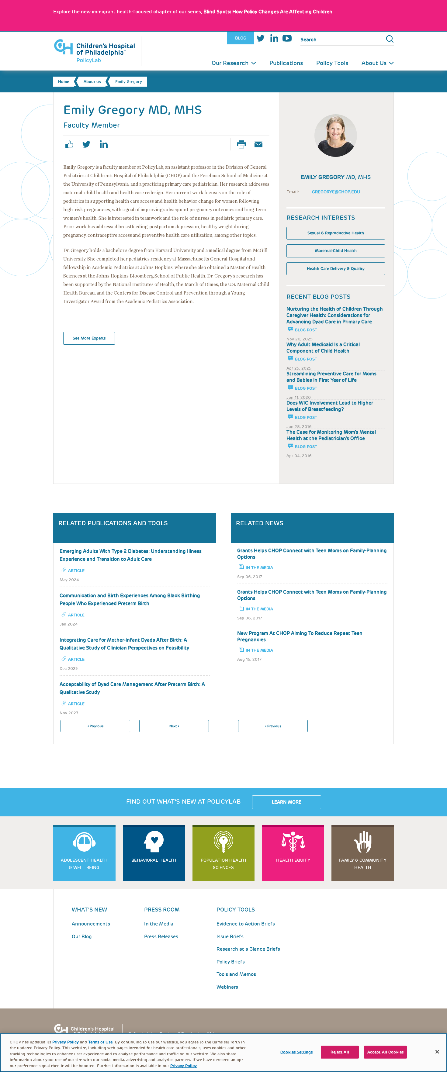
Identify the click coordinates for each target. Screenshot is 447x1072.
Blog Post (306, 330)
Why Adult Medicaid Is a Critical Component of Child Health (323, 347)
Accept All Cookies (385, 1052)
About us (92, 81)
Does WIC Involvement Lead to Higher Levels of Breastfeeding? (329, 406)
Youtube (287, 38)
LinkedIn (274, 38)
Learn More (286, 802)
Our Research (230, 63)
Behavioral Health (153, 860)
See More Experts (89, 338)
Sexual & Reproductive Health (335, 233)
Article (76, 570)
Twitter (260, 38)
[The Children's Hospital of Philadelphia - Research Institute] (138, 1032)
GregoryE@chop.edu (336, 192)
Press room (162, 909)
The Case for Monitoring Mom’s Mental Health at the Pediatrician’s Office (331, 435)
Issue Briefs (230, 936)
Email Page (260, 144)
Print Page (243, 144)
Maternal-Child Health (336, 250)
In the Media (259, 567)
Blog (240, 38)
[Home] (97, 51)
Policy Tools (332, 63)
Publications (286, 63)
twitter (88, 144)
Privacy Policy (65, 1042)
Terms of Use (100, 1042)
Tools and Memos (236, 974)
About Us (374, 63)
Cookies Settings (296, 1052)
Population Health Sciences (223, 863)
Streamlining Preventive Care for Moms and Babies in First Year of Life (331, 377)
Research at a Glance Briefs (248, 949)
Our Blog (82, 936)
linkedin (105, 144)
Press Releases (161, 936)
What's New (89, 909)
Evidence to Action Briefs (246, 924)
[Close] (437, 1052)
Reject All (340, 1052)
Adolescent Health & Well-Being (84, 863)
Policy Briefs (231, 962)
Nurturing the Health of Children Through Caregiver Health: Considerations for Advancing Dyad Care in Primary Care (334, 315)
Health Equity (293, 860)
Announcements (91, 924)
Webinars (227, 987)
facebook (71, 144)
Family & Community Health (362, 863)
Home (63, 81)
